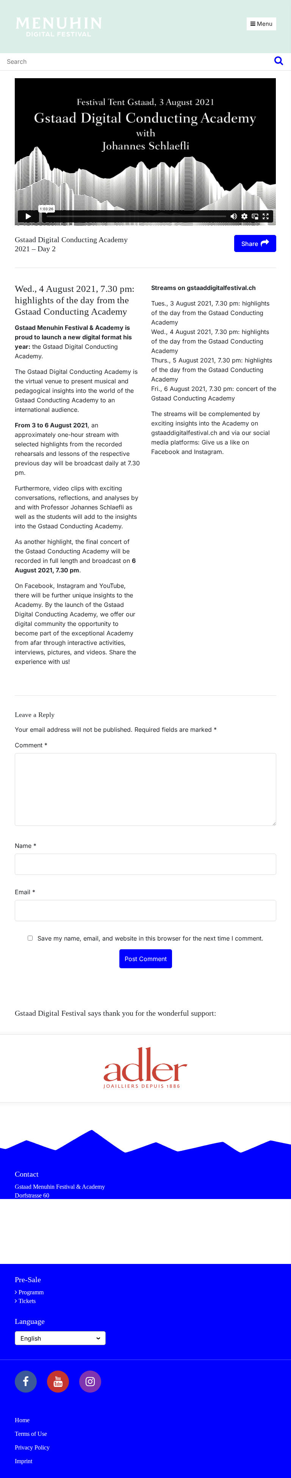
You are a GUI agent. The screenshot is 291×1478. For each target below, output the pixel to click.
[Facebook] (26, 1382)
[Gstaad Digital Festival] (59, 26)
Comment (31, 745)
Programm (31, 1292)
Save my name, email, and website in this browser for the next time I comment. (150, 938)
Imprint (23, 1461)
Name (25, 845)
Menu (263, 23)
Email (25, 892)
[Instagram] (90, 1382)
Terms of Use (31, 1434)
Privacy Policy (32, 1447)
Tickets (27, 1301)
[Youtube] (58, 1382)
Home (22, 1420)
